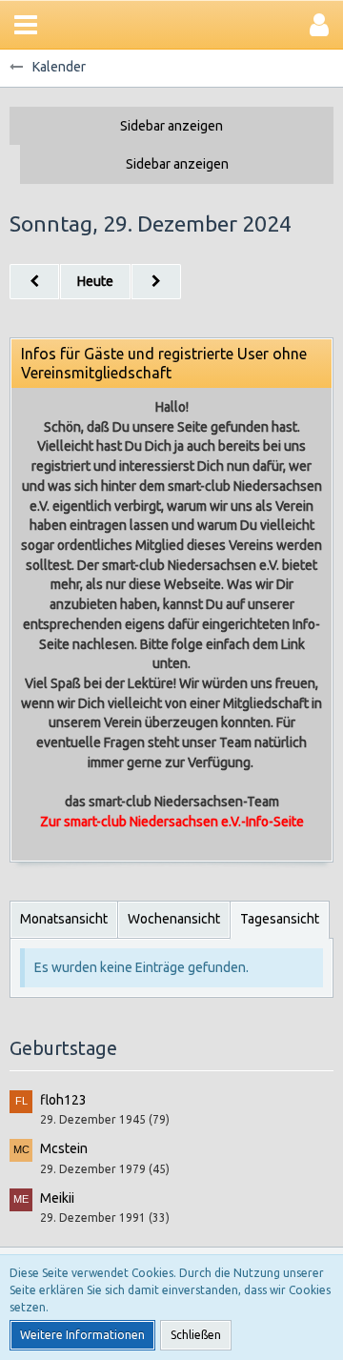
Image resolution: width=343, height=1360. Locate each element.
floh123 (63, 1099)
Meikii (57, 1198)
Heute (95, 281)
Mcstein (64, 1148)
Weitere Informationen (82, 1335)
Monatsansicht (64, 918)
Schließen (196, 1335)
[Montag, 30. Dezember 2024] (156, 281)
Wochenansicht (174, 918)
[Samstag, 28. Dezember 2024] (34, 281)
